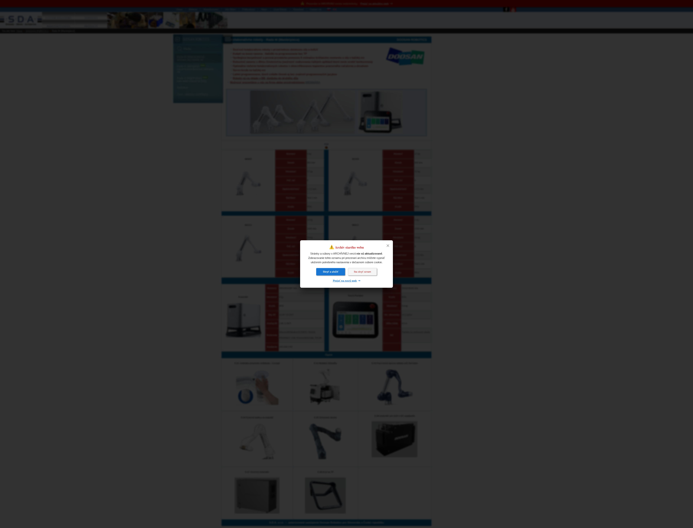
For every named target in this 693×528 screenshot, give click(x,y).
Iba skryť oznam (362, 271)
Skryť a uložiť (330, 271)
